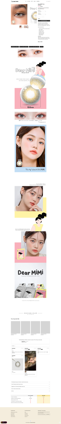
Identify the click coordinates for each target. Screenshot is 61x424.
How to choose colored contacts (15, 388)
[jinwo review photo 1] (17, 364)
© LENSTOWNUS (28, 422)
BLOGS (35, 1)
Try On (39, 18)
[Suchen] (47, 1)
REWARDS (38, 1)
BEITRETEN (47, 414)
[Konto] (48, 1)
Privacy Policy (12, 413)
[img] (13, 348)
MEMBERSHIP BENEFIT (14, 46)
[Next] (36, 14)
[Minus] (39, 17)
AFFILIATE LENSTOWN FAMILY (34, 46)
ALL (25, 1)
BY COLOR (28, 1)
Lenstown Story (27, 415)
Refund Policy (12, 414)
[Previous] (12, 14)
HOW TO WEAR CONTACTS (24, 46)
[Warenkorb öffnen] (49, 1)
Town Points (26, 414)
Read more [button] (13, 352)
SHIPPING (41, 46)
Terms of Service (13, 416)
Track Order (26, 413)
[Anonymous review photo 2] (25, 371)
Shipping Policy (13, 415)
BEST (32, 1)
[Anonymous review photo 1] (30, 361)
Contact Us (26, 416)
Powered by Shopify (32, 422)
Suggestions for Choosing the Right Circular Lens (18, 386)
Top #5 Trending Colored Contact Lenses (17, 384)
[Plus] (43, 17)
